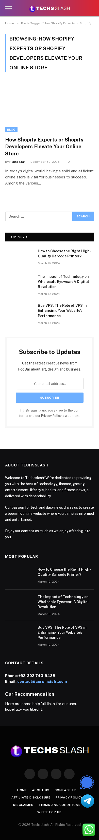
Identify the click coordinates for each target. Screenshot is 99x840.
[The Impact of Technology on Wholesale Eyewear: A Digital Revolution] (19, 283)
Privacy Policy (51, 416)
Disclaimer (23, 805)
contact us (66, 790)
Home (22, 790)
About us (41, 790)
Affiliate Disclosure (31, 797)
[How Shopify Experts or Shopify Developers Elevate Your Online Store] (49, 107)
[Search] (91, 8)
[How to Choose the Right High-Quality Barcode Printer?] (19, 257)
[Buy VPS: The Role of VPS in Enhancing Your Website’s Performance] (19, 312)
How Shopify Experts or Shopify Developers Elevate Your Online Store (44, 146)
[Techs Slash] (49, 8)
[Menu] (8, 8)
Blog (11, 129)
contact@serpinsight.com (42, 681)
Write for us (49, 812)
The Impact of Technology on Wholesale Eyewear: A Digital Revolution (63, 282)
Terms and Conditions (60, 805)
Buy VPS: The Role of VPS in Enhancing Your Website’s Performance (62, 310)
